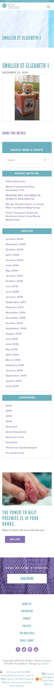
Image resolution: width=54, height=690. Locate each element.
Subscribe (27, 578)
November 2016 (16, 317)
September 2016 (16, 328)
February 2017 (15, 307)
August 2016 (14, 333)
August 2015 (14, 380)
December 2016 (16, 312)
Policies (27, 626)
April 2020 (13, 254)
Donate (27, 618)
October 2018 (14, 281)
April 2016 (12, 354)
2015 (9, 410)
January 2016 (14, 370)
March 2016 (13, 360)
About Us (27, 604)
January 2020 (14, 260)
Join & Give (15, 539)
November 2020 (16, 244)
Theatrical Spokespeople (21, 447)
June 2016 (12, 344)
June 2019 (12, 265)
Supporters (27, 611)
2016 (9, 421)
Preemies (12, 442)
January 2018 (14, 296)
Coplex (45, 663)
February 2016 (15, 365)
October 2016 (14, 323)
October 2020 (14, 249)
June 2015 (12, 386)
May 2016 (12, 349)
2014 (9, 405)
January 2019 (14, 275)
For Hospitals (27, 633)
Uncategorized (15, 452)
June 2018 (12, 291)
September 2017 (16, 302)
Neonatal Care (15, 437)
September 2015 (16, 375)
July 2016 (12, 339)
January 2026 (14, 239)
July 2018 (12, 286)
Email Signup (27, 640)
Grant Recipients (16, 431)
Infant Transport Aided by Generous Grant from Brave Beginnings (23, 216)
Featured (11, 426)
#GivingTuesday (16, 181)
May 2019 (12, 270)
